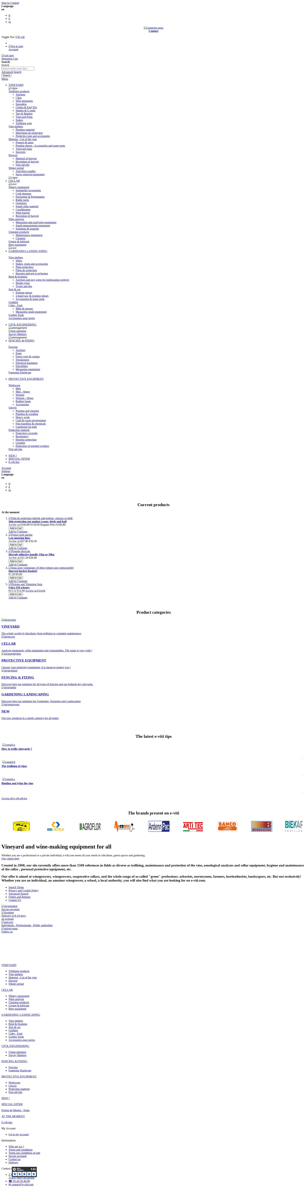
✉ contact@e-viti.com (21, 1184)
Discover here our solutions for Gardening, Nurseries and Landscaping (41, 697)
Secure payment (17, 1156)
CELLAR (14, 180)
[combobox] (17, 68)
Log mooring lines (19, 537)
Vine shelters (16, 126)
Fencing (13, 346)
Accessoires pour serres (22, 318)
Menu (4, 78)
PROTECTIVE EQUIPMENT (26, 378)
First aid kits (15, 449)
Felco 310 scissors (19, 587)
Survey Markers (17, 334)
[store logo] (20, 37)
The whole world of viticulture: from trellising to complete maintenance (41, 630)
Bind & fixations (18, 276)
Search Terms (16, 887)
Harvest (13, 155)
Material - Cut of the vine (23, 139)
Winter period (16, 168)
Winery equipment (19, 187)
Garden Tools (16, 315)
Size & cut (14, 289)
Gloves (13, 407)
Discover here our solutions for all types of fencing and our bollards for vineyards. (47, 681)
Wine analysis (16, 219)
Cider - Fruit (15, 305)
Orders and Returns (19, 896)
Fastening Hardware (20, 372)
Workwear (14, 385)
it (9, 18)
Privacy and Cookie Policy (24, 890)
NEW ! (13, 455)
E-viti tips (14, 461)
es (10, 21)
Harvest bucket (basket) (23, 570)
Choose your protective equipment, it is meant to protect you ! (36, 664)
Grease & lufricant (19, 241)
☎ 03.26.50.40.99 (19, 1181)
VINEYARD (16, 84)
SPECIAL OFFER (19, 458)
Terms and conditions (21, 1149)
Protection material (19, 430)
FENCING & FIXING (21, 340)
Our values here (10, 858)
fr (9, 15)
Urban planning (17, 330)
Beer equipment (17, 244)
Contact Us (15, 900)
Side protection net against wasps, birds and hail (37, 521)
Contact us (14, 1159)
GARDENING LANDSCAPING (28, 251)
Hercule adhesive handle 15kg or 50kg (31, 554)
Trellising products (19, 91)
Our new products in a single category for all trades (30, 715)
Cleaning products (19, 231)
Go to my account (19, 1134)
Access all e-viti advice (14, 798)
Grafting (13, 302)
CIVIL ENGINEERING (22, 324)
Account (6, 468)
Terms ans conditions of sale (24, 1152)
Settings (5, 471)
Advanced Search (11, 71)
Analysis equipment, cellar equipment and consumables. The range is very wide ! (46, 647)
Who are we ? (16, 1146)
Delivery (13, 1162)
